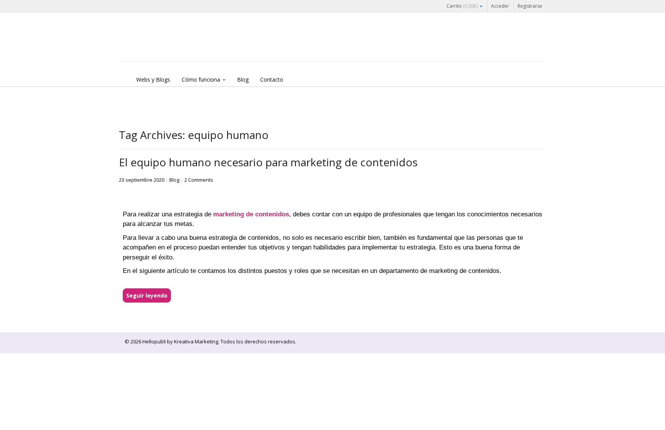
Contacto (271, 79)
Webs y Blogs (153, 79)
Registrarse (530, 6)
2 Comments (198, 179)
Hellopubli (176, 47)
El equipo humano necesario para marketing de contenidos (268, 162)
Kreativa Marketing (196, 341)
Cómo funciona (202, 79)
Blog (243, 79)
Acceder (500, 6)
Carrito (462, 6)
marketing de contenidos (251, 214)
